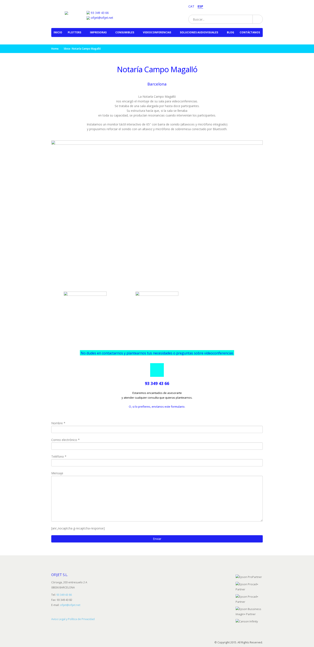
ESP (200, 6)
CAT (191, 6)
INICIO (58, 32)
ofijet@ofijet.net (101, 18)
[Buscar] (257, 19)
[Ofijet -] (70, 11)
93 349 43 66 (100, 13)
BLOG (230, 32)
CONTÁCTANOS (250, 32)
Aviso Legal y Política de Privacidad (73, 619)
